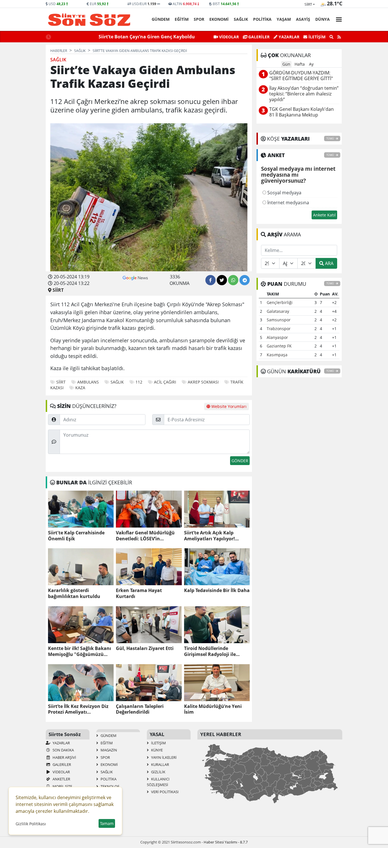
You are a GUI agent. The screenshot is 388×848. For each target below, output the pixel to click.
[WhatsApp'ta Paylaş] (233, 280)
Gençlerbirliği (280, 302)
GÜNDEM (161, 19)
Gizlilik (157, 771)
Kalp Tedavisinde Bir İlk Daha (217, 590)
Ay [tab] (311, 64)
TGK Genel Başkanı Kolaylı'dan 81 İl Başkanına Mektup (301, 112)
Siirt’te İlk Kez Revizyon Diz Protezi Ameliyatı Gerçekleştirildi (78, 709)
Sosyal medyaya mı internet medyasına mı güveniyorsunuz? (298, 175)
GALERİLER (258, 36)
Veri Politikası (164, 791)
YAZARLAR (61, 742)
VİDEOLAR (228, 36)
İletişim (316, 36)
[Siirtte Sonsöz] (89, 19)
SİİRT (61, 382)
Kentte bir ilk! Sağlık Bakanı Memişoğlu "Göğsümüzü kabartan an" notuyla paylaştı (79, 651)
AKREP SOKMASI (203, 382)
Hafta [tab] (300, 64)
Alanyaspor (277, 337)
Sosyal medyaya (283, 192)
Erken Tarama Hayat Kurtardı (139, 593)
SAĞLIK (241, 19)
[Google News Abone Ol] (135, 277)
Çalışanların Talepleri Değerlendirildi (140, 709)
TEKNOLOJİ (109, 786)
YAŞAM (284, 19)
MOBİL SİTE (62, 786)
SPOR (199, 19)
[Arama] (331, 37)
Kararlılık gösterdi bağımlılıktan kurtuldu (74, 593)
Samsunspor (279, 319)
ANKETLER (61, 779)
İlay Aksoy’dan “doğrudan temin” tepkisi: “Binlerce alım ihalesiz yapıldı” (304, 94)
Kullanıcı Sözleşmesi (158, 781)
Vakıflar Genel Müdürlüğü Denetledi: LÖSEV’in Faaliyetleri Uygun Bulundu (147, 536)
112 (138, 382)
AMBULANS (88, 382)
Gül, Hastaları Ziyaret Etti (145, 648)
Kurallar (159, 764)
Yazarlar (288, 36)
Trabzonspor (279, 328)
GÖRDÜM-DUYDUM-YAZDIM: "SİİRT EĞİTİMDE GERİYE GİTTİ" (301, 76)
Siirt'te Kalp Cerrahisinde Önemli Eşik (76, 536)
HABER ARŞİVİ (64, 757)
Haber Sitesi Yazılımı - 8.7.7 (226, 842)
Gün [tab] (286, 64)
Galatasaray (278, 311)
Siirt (308, 4)
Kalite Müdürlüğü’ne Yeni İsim (213, 709)
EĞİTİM (182, 19)
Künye (156, 750)
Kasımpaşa (277, 354)
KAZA (80, 387)
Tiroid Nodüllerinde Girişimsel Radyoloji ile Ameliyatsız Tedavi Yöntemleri (210, 651)
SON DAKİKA (63, 750)
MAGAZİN (108, 750)
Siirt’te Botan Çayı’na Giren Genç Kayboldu (147, 37)
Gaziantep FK (279, 346)
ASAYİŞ (303, 19)
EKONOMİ (219, 19)
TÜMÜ (330, 138)
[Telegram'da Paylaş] (244, 280)
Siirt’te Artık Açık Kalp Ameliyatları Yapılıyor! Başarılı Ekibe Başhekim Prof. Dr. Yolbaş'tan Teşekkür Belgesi (216, 536)
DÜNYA (322, 19)
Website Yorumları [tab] (228, 406)
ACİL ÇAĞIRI (165, 382)
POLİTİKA (262, 19)
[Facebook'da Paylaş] (210, 280)
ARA (328, 263)
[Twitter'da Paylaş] (222, 280)
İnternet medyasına (287, 202)
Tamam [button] (107, 823)
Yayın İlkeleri (163, 757)
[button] (337, 18)
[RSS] (339, 37)
